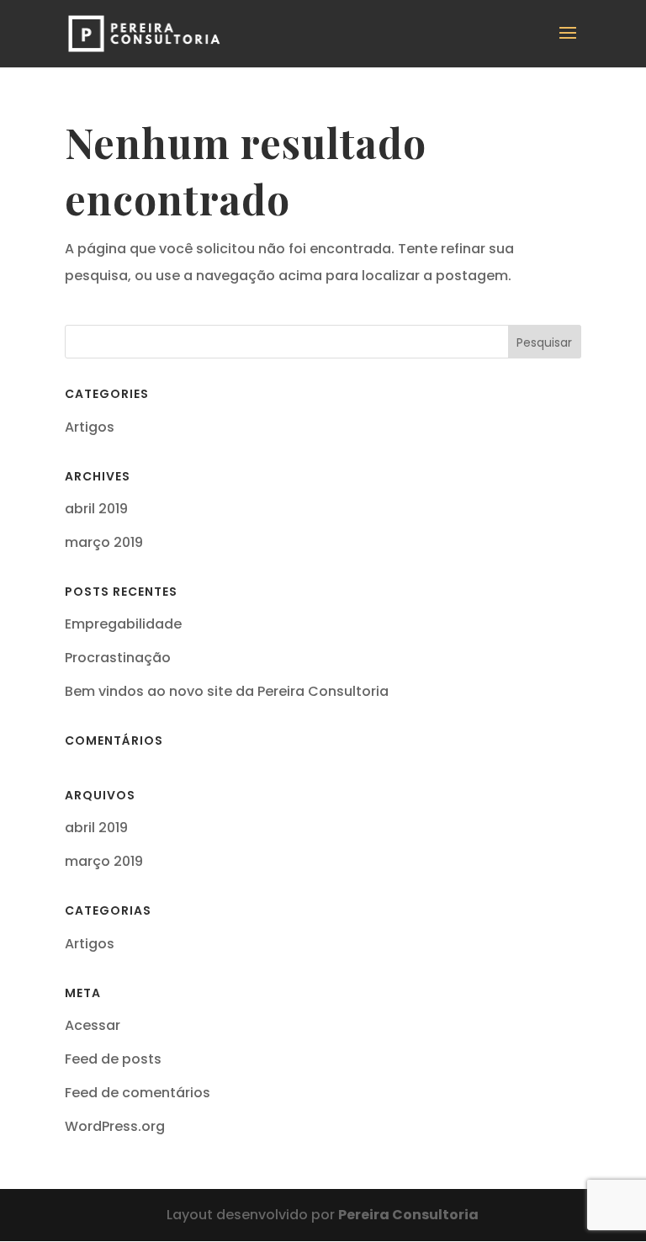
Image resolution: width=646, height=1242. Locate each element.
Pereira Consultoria (408, 1214)
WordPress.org (115, 1126)
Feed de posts (113, 1059)
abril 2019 (96, 508)
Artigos (89, 427)
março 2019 (104, 542)
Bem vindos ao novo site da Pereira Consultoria (227, 691)
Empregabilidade (123, 624)
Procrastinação (118, 657)
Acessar (92, 1025)
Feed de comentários (137, 1092)
